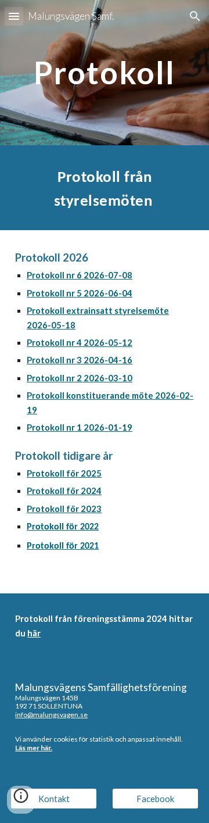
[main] (104, 72)
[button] (14, 16)
